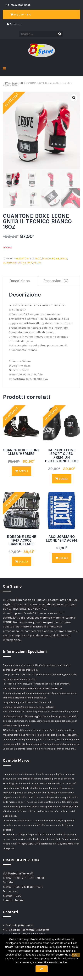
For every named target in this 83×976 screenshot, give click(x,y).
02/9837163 (66, 843)
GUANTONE (10, 262)
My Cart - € (22, 14)
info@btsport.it (28, 843)
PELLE (37, 262)
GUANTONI (17, 82)
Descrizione (19, 281)
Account (15, 24)
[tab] (19, 281)
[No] (76, 955)
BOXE (55, 258)
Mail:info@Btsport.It (19, 925)
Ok (41, 968)
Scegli (23, 471)
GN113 (63, 258)
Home (6, 82)
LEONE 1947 (25, 262)
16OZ (38, 258)
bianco (46, 258)
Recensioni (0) (56, 281)
